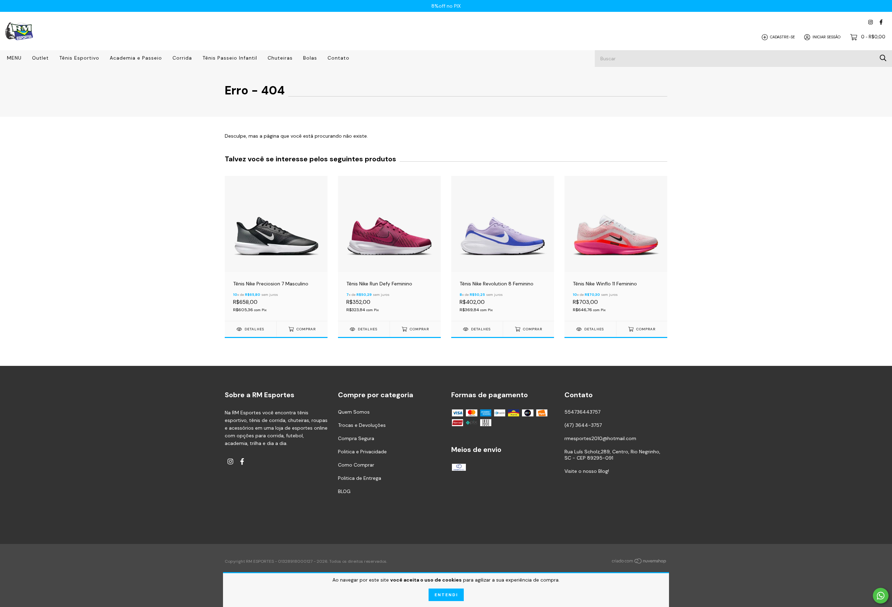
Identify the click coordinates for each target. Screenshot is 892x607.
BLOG (344, 491)
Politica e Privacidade (362, 451)
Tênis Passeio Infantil (229, 58)
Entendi (446, 595)
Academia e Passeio (136, 58)
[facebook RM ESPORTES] (881, 22)
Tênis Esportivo (79, 58)
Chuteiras (280, 58)
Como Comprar (356, 465)
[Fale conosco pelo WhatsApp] (881, 596)
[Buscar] (883, 58)
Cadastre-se (782, 36)
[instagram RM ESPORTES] (871, 22)
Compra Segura (356, 438)
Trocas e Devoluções (362, 425)
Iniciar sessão (826, 36)
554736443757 (582, 412)
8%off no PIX (446, 6)
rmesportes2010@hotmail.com (600, 438)
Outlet (40, 58)
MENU (14, 58)
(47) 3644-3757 (583, 425)
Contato (338, 58)
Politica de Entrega (359, 478)
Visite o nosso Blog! (586, 471)
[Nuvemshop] (639, 562)
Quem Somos (354, 412)
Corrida (182, 58)
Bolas (310, 58)
